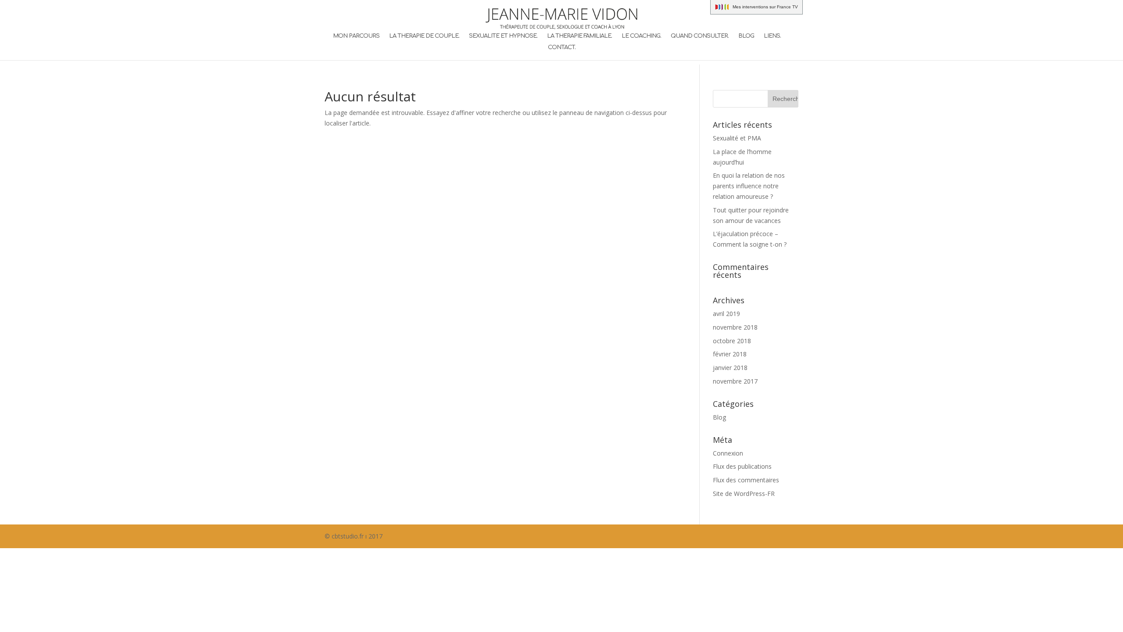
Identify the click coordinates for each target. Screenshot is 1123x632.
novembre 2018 (735, 327)
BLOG (746, 36)
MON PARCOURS (356, 36)
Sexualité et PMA (737, 138)
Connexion (728, 453)
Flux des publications (742, 466)
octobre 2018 (732, 341)
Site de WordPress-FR (744, 493)
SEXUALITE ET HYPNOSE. (503, 36)
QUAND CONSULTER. (700, 36)
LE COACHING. (641, 36)
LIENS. (772, 36)
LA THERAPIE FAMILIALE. (579, 36)
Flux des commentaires (746, 480)
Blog (719, 417)
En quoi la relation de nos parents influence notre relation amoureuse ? (749, 186)
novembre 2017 (735, 381)
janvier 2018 (730, 367)
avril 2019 (726, 313)
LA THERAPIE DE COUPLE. (424, 36)
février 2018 (730, 354)
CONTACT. (562, 47)
